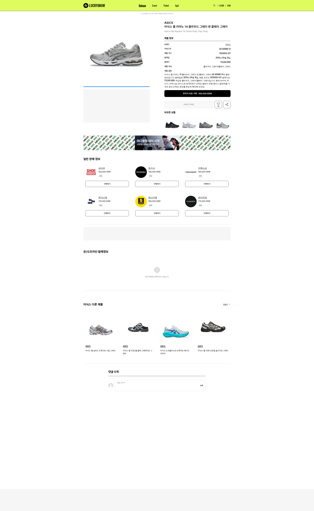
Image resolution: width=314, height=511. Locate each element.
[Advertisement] (157, 233)
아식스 (228, 44)
